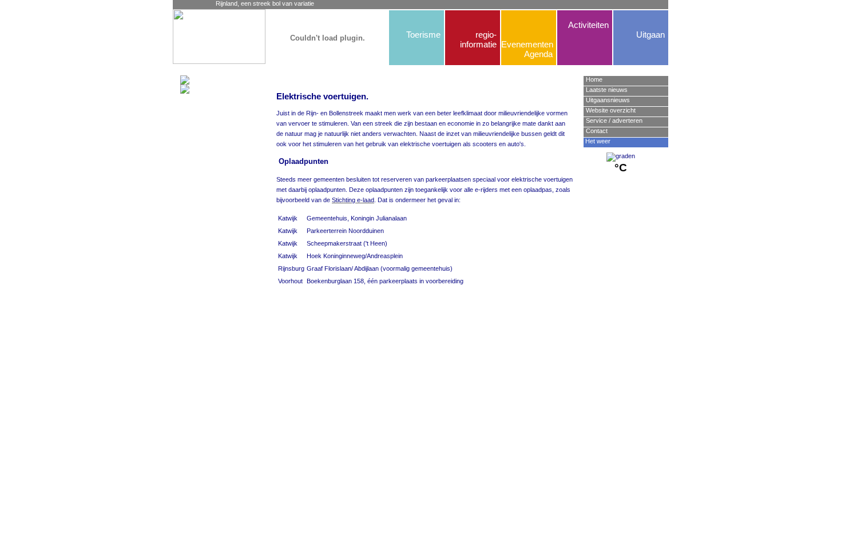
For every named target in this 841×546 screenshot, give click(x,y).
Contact (597, 130)
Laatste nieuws (607, 89)
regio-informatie (478, 39)
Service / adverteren (614, 120)
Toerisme (423, 34)
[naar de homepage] (198, 36)
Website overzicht (611, 110)
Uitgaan (650, 34)
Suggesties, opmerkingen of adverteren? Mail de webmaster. (424, 330)
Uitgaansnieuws (608, 100)
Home (594, 79)
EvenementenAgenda (527, 49)
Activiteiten (588, 25)
